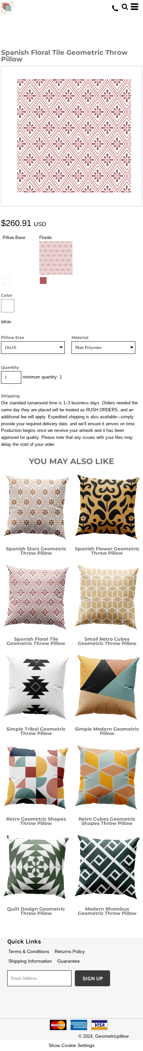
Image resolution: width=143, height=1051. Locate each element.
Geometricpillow (112, 1036)
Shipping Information (30, 961)
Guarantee (68, 961)
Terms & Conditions (28, 951)
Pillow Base (14, 237)
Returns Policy (70, 951)
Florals (45, 237)
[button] (124, 6)
